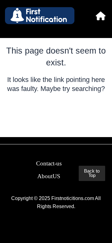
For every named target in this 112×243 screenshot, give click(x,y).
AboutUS (48, 176)
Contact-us (49, 163)
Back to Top (92, 173)
